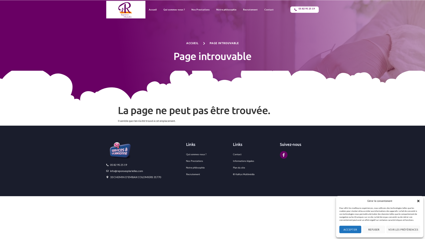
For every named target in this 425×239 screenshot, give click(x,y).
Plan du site (239, 167)
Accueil (153, 9)
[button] (418, 201)
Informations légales (243, 160)
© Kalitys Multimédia (244, 174)
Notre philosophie (226, 9)
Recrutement (250, 9)
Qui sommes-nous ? (174, 9)
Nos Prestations (200, 9)
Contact (269, 9)
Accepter (350, 229)
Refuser (374, 229)
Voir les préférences (403, 229)
